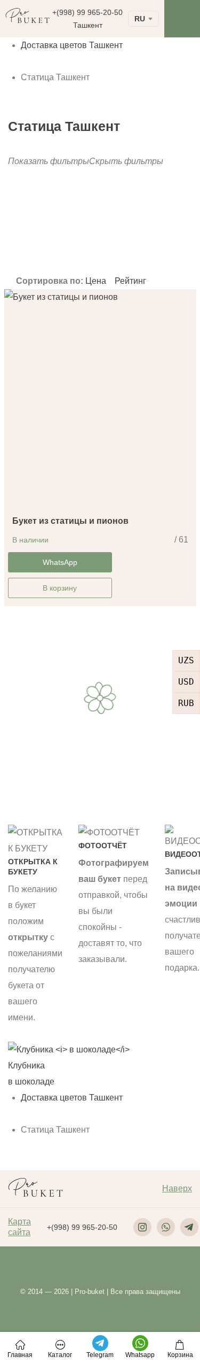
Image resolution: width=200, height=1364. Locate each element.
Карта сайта (19, 1227)
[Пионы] (31, 240)
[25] (112, 248)
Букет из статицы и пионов (70, 520)
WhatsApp (60, 562)
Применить (26, 265)
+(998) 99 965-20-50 (87, 12)
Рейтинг (130, 280)
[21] (112, 240)
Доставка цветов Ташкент (72, 45)
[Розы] (31, 248)
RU (139, 18)
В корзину (60, 588)
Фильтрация (127, 220)
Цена (96, 280)
